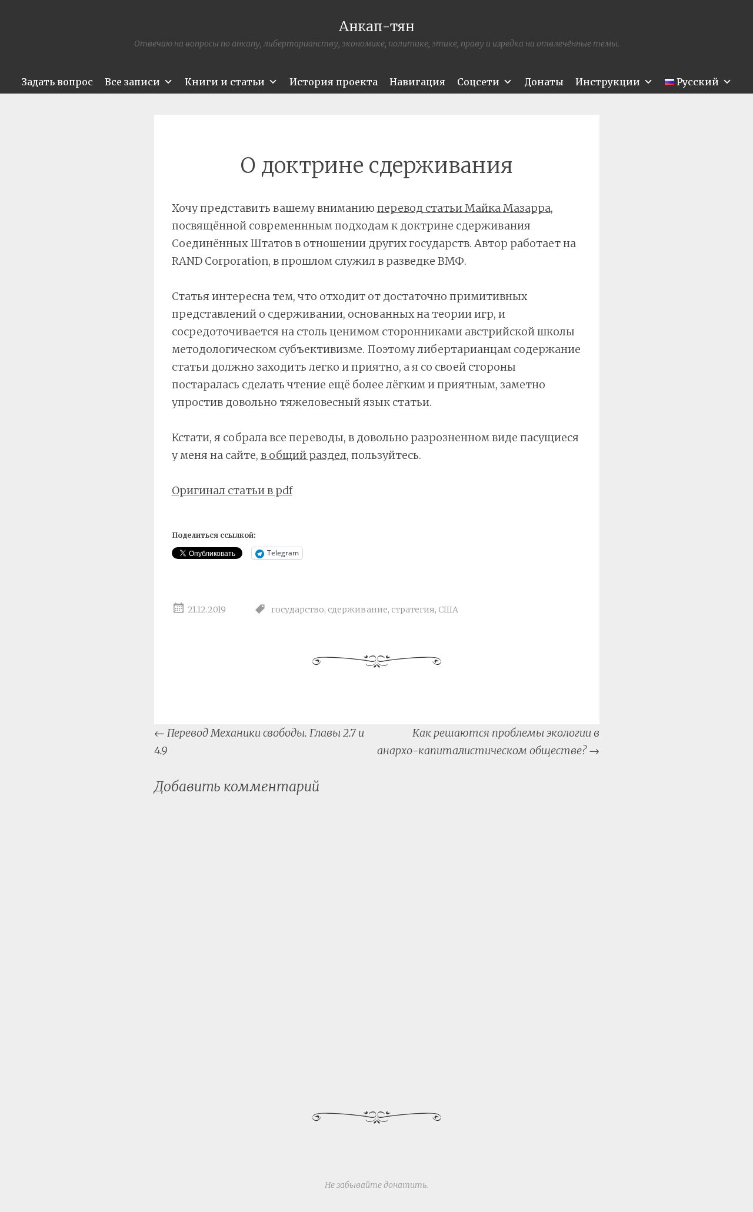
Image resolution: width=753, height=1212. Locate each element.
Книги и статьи (225, 82)
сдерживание (358, 610)
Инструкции (607, 82)
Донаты (544, 82)
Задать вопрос (57, 82)
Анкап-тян (376, 26)
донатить (405, 1185)
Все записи (132, 82)
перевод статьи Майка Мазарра (464, 208)
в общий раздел (303, 455)
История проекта (333, 82)
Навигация (417, 82)
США (448, 610)
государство (297, 610)
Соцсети (478, 82)
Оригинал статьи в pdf (232, 490)
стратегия (413, 610)
